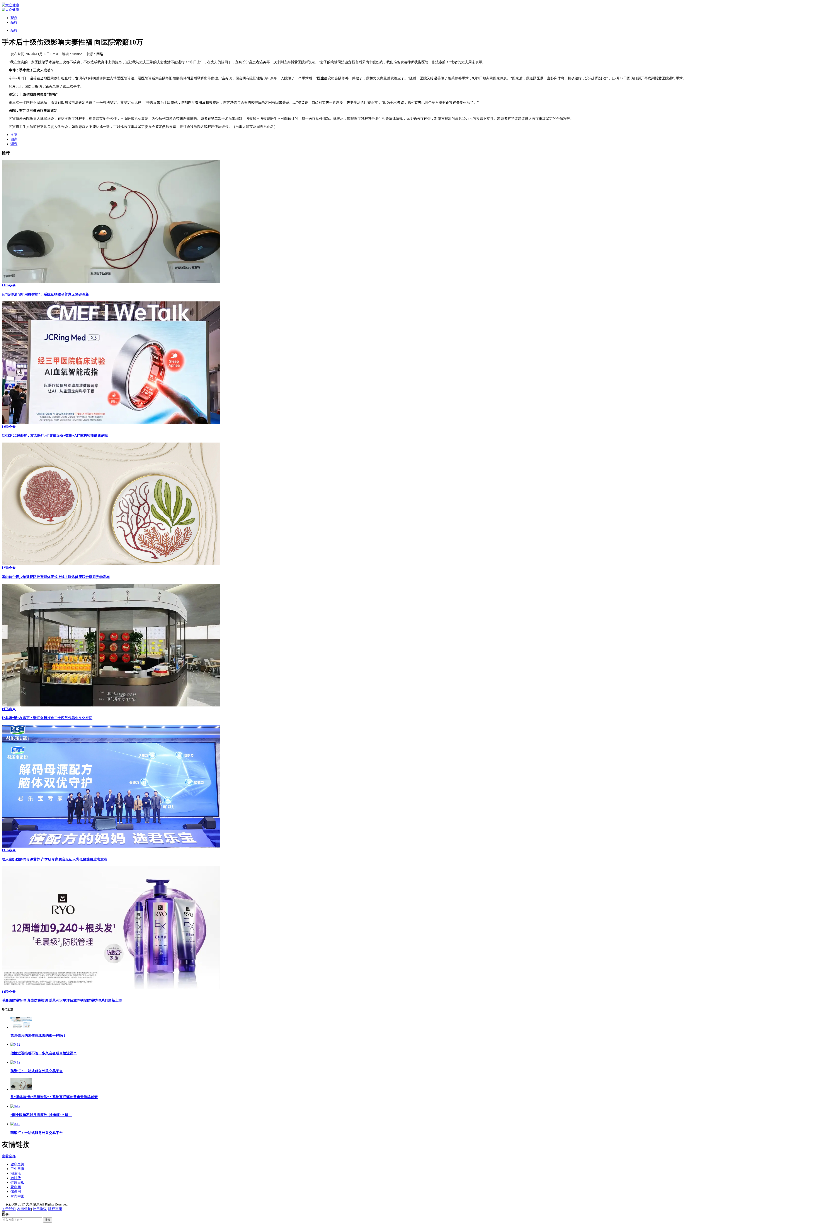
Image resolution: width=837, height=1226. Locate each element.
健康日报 (17, 1182)
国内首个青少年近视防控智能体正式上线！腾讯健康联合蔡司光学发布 (56, 577)
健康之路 (17, 1164)
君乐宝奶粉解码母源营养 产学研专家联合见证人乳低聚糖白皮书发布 (54, 859)
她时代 (15, 1178)
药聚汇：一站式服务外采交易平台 (36, 1071)
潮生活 (15, 1173)
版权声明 (55, 1209)
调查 (13, 144)
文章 (13, 135)
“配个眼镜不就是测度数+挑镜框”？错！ (41, 1115)
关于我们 (9, 1209)
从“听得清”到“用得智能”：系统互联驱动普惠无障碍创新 (45, 294)
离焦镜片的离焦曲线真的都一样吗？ (38, 1035)
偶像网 (15, 1192)
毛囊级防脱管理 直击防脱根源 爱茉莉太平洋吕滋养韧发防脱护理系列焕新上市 (62, 1000)
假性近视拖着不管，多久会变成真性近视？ (43, 1053)
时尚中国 (17, 1196)
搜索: (6, 1215)
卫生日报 (17, 1169)
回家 (13, 139)
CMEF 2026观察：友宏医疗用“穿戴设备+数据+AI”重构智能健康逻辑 (55, 435)
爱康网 (15, 1187)
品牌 (13, 22)
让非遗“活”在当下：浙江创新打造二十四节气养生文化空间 (47, 718)
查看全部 (9, 1156)
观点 (13, 18)
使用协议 (40, 1209)
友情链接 (24, 1209)
